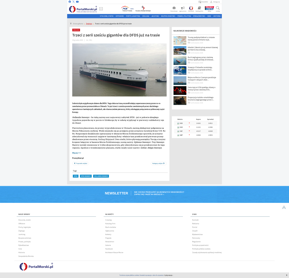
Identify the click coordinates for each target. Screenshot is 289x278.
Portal (194, 227)
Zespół (194, 231)
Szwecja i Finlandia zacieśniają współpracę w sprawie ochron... (200, 68)
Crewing (108, 220)
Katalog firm (110, 223)
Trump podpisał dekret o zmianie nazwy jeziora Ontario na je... (201, 38)
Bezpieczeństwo (168, 16)
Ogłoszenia (109, 231)
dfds (75, 176)
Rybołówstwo (199, 16)
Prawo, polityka (184, 16)
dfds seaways (86, 176)
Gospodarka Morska (26, 256)
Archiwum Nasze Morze (114, 252)
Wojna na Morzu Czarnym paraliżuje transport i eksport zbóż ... (202, 78)
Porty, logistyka (133, 16)
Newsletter (109, 241)
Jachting (155, 16)
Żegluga (145, 16)
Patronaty (196, 238)
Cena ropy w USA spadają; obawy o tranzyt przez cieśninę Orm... (201, 88)
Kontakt (195, 220)
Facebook (109, 249)
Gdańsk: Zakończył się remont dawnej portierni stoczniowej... (203, 48)
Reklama (195, 223)
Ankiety (108, 234)
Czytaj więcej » (168, 275)
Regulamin (196, 241)
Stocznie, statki (106, 16)
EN (101, 9)
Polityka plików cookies (201, 249)
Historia (216, 16)
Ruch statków (110, 227)
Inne (209, 16)
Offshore (120, 16)
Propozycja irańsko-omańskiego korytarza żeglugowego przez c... (201, 98)
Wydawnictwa (197, 234)
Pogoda (108, 238)
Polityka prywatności (200, 245)
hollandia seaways (101, 176)
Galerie (108, 245)
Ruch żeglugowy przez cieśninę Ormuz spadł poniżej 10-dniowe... (201, 58)
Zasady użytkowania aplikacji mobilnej (207, 252)
